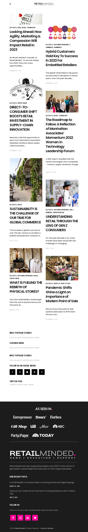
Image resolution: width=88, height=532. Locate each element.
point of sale (65, 283)
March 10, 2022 (14, 310)
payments (49, 212)
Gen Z (71, 210)
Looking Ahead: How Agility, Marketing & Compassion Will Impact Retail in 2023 (25, 40)
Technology (31, 27)
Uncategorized (58, 212)
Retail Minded (20, 528)
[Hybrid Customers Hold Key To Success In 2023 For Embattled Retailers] (62, 28)
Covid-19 (57, 283)
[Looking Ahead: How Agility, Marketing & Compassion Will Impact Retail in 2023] (26, 19)
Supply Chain (22, 103)
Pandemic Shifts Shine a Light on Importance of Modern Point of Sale (62, 294)
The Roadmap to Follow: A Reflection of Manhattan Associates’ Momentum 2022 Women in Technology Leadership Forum (60, 135)
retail (24, 27)
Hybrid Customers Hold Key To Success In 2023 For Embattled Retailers (62, 58)
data (19, 27)
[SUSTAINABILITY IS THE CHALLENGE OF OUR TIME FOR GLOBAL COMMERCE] (26, 180)
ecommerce (58, 47)
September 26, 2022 (16, 150)
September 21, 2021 (52, 319)
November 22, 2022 (52, 83)
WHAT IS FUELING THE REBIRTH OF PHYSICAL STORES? (26, 287)
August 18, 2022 (51, 172)
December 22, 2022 (15, 71)
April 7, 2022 (50, 248)
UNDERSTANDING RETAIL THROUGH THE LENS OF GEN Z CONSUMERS (62, 223)
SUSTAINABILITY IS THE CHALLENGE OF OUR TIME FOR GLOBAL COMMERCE (25, 215)
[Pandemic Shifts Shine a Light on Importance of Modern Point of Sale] (62, 268)
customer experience (61, 45)
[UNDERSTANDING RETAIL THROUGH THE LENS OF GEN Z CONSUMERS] (62, 193)
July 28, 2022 (14, 240)
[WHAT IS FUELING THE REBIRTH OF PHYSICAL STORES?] (26, 260)
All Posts (13, 27)
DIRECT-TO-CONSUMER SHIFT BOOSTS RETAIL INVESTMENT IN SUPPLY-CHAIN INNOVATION (23, 118)
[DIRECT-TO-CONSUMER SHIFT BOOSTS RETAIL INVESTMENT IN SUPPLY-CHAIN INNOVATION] (26, 89)
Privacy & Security (47, 528)
